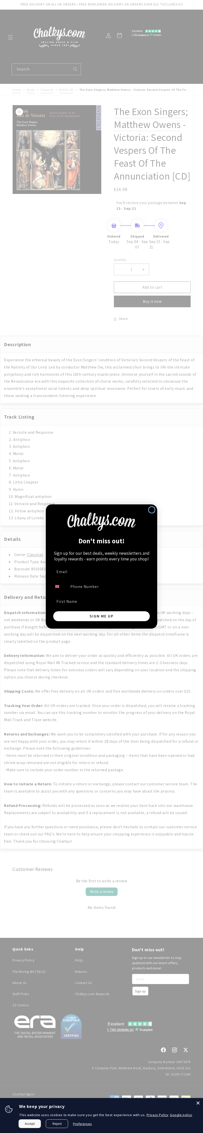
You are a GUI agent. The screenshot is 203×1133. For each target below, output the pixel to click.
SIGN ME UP (102, 616)
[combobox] (60, 586)
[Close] (198, 1103)
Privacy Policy (158, 1115)
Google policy (181, 1115)
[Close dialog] (152, 510)
